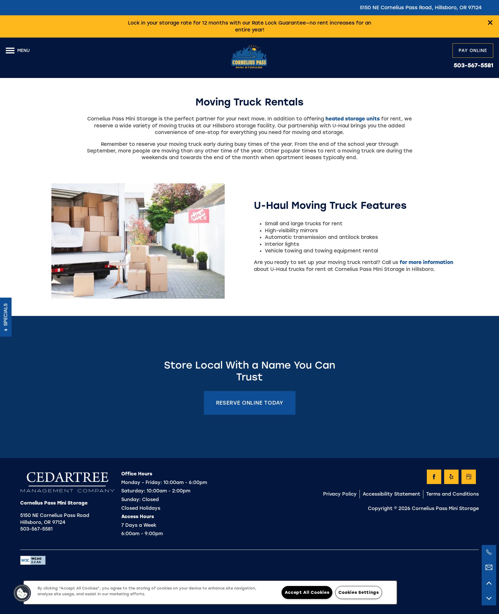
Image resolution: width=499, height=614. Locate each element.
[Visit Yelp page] (451, 477)
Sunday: (131, 499)
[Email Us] (489, 567)
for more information (426, 262)
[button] (490, 22)
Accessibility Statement (391, 494)
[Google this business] (468, 477)
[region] (210, 592)
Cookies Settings (358, 592)
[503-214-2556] (489, 552)
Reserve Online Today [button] (249, 403)
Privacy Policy (340, 494)
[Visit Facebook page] (434, 477)
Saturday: (133, 491)
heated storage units (352, 119)
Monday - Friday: (141, 482)
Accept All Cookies (307, 592)
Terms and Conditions (452, 494)
